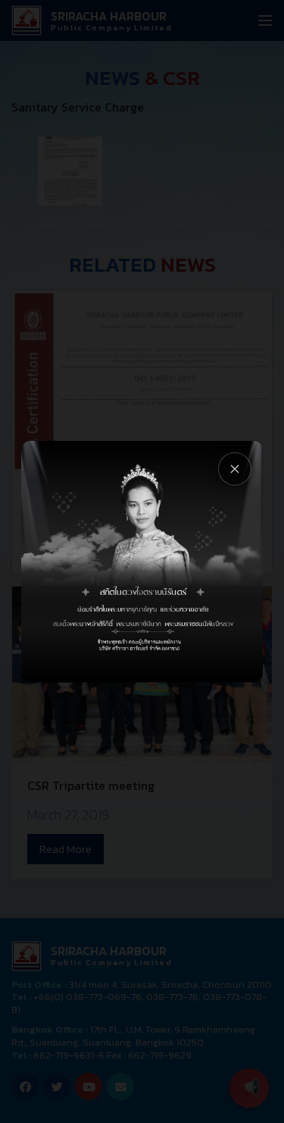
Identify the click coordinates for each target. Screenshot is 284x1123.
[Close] (234, 469)
